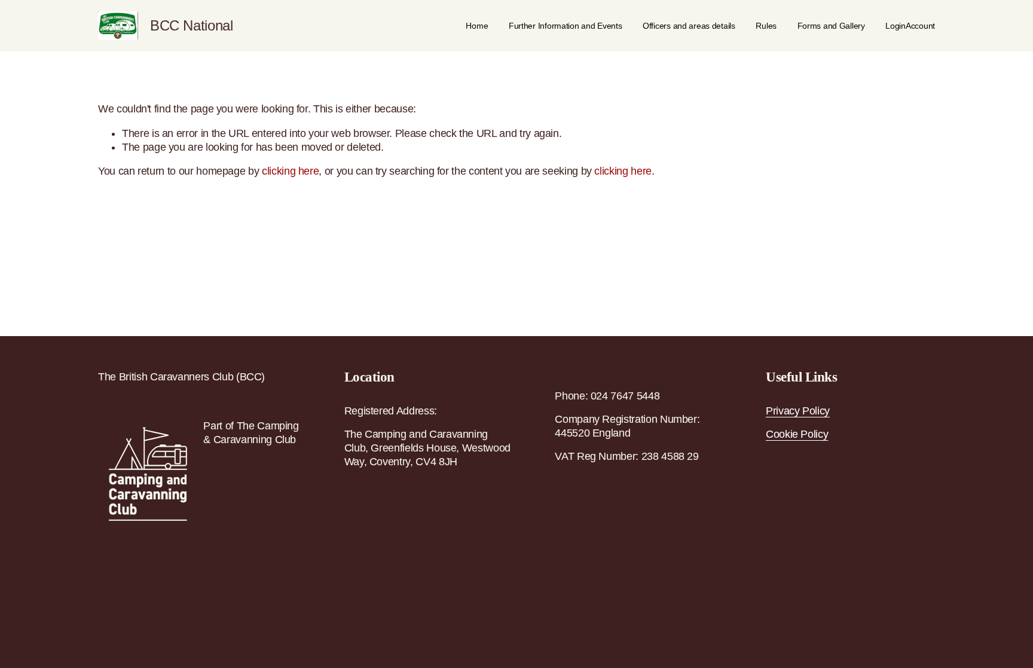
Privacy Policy (798, 411)
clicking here (290, 171)
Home (477, 25)
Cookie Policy (797, 434)
